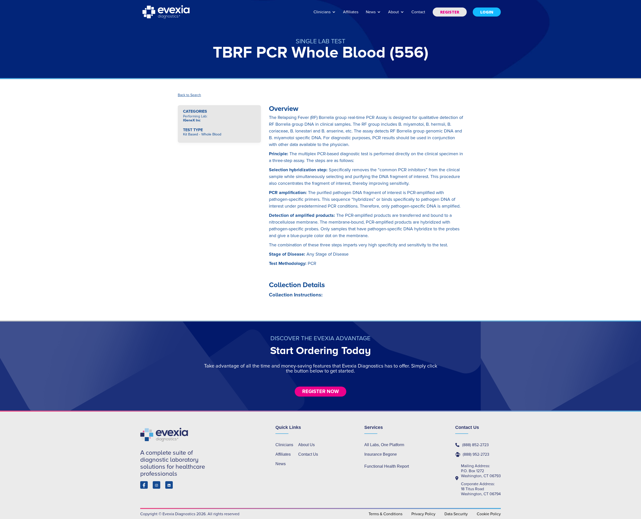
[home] (166, 12)
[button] (324, 14)
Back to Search (189, 95)
